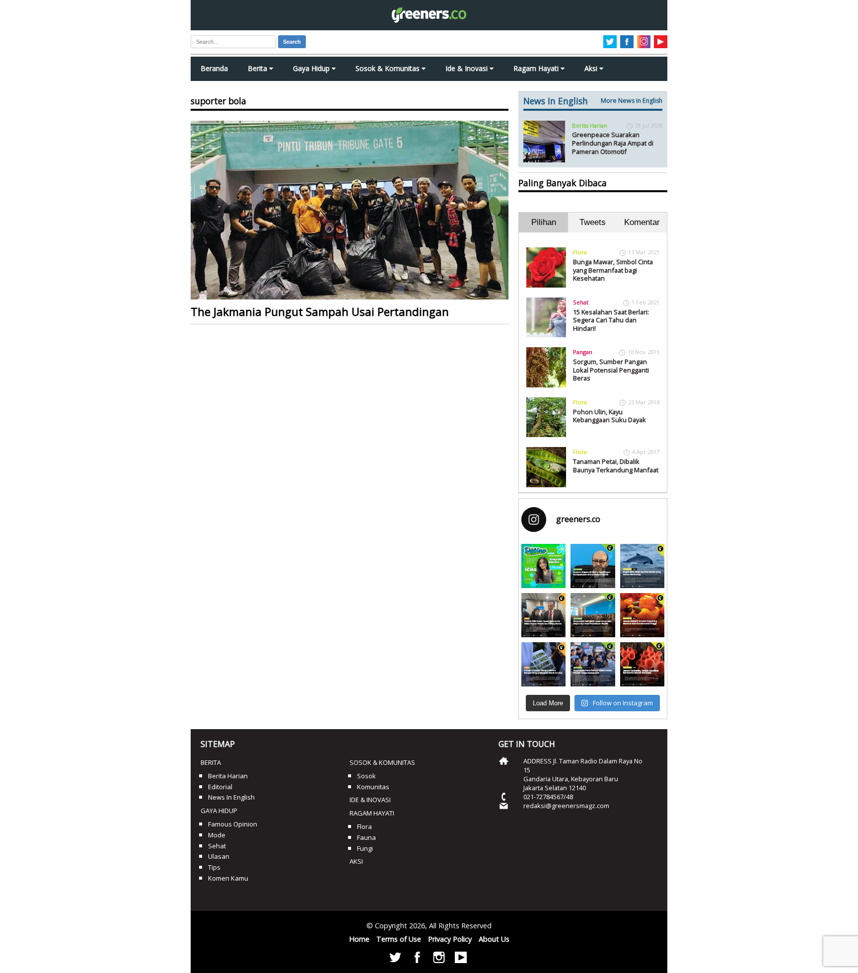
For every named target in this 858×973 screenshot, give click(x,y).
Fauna (366, 837)
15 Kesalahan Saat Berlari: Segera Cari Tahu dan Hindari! (611, 320)
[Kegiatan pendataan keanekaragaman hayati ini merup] (543, 664)
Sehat (580, 302)
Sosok (366, 775)
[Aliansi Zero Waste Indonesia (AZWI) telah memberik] (593, 664)
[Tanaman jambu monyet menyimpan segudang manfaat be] (642, 615)
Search (292, 42)
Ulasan (218, 856)
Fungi (365, 848)
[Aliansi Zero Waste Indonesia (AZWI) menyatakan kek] (593, 615)
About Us (494, 939)
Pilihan (543, 222)
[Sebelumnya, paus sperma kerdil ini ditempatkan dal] (642, 566)
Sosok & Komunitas (389, 68)
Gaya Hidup (312, 68)
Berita (258, 68)
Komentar (642, 222)
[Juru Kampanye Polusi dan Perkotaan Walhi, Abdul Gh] (593, 566)
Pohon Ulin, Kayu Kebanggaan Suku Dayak (609, 416)
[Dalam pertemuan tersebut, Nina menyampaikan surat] (543, 615)
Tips (214, 867)
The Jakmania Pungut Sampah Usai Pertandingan (320, 311)
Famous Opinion (232, 824)
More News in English (631, 100)
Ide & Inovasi (467, 68)
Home (359, 939)
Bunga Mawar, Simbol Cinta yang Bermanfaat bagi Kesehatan (613, 270)
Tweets (592, 222)
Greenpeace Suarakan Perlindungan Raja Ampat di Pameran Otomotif (612, 142)
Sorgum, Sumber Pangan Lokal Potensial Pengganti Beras (611, 369)
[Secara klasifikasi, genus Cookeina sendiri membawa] (642, 664)
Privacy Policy (450, 939)
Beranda (214, 68)
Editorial (220, 786)
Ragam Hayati (537, 68)
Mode (216, 834)
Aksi (591, 68)
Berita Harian (589, 125)
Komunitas (373, 786)
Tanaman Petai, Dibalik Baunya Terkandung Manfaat (615, 465)
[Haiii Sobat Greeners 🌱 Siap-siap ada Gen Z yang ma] (543, 566)
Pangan (582, 352)
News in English (231, 797)
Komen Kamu (228, 878)
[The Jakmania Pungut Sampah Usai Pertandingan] (349, 210)
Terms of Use (398, 939)
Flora (580, 252)
